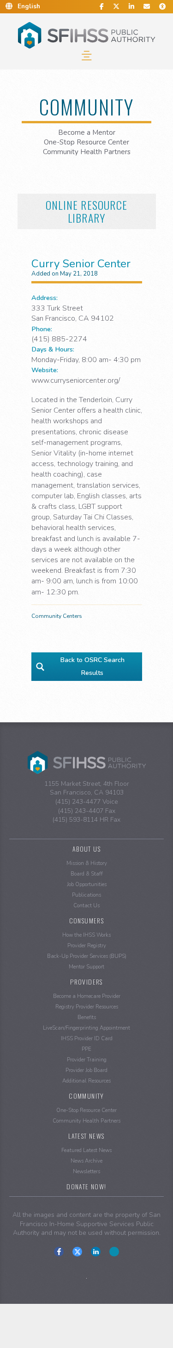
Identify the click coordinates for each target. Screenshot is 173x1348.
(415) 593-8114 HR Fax (86, 819)
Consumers (86, 920)
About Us (86, 848)
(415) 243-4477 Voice (86, 801)
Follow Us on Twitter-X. (77, 1251)
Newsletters (86, 1171)
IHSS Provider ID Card (87, 1038)
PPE (86, 1049)
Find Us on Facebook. (59, 1251)
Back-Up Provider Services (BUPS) (86, 956)
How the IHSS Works (86, 935)
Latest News (86, 1136)
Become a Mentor (86, 132)
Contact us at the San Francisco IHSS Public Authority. (114, 1251)
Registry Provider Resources (86, 1006)
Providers (86, 981)
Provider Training (87, 1059)
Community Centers (56, 616)
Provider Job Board (86, 1070)
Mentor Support (86, 966)
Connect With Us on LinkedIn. (96, 1251)
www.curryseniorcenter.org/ (75, 380)
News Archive (86, 1161)
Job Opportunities (87, 884)
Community (86, 1095)
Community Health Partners (87, 151)
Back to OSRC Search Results (92, 666)
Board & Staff (87, 873)
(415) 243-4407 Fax (86, 810)
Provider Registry (86, 945)
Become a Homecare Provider (86, 996)
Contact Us (86, 905)
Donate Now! (86, 1186)
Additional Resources (86, 1080)
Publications (86, 895)
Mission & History (86, 863)
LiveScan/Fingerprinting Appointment (86, 1028)
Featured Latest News (86, 1150)
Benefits (87, 1017)
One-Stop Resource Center (86, 142)
